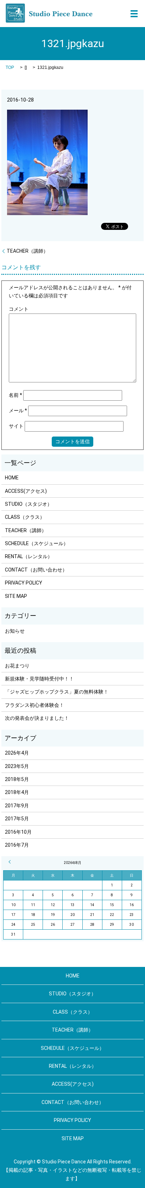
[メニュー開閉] (134, 13)
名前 (15, 395)
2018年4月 (17, 792)
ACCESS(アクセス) (26, 491)
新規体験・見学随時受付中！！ (39, 679)
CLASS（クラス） (25, 517)
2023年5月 (17, 766)
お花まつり (17, 666)
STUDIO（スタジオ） (28, 504)
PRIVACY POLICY (23, 583)
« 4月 (10, 862)
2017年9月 (17, 805)
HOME (12, 477)
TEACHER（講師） (27, 251)
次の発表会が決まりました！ (37, 718)
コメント (19, 309)
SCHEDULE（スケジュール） (36, 543)
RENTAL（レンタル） (28, 556)
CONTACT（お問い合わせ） (36, 570)
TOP (10, 67)
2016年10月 (18, 832)
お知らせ (15, 631)
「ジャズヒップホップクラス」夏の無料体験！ (56, 692)
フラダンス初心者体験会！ (34, 705)
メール (18, 410)
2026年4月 (17, 753)
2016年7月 (17, 845)
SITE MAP (16, 596)
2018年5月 (17, 779)
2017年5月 (17, 818)
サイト (16, 426)
